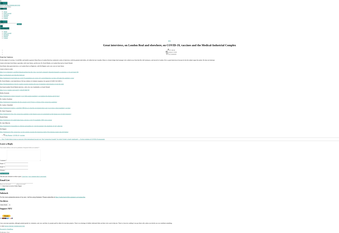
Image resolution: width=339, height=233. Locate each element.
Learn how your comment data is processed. (34, 176)
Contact (6, 18)
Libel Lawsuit (7, 13)
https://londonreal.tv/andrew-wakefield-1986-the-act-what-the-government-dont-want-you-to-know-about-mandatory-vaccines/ (35, 108)
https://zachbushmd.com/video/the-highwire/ (12, 75)
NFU (169, 41)
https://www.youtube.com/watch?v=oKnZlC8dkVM (14, 90)
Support (6, 16)
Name (2, 163)
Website (2, 170)
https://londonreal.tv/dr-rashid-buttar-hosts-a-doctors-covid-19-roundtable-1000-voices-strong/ (26, 120)
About (5, 12)
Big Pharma (8, 135)
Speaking (6, 15)
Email (2, 167)
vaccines (22, 135)
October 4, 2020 (172, 52)
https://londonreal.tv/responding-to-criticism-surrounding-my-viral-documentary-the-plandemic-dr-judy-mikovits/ (31, 126)
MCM (173, 50)
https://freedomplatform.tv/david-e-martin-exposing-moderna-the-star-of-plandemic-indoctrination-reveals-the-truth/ (32, 84)
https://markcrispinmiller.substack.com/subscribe (70, 197)
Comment (3, 160)
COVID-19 (16, 135)
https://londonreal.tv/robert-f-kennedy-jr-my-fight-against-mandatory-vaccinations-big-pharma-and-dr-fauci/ (30, 96)
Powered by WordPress (6, 229)
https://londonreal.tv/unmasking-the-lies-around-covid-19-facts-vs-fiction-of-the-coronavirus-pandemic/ (28, 102)
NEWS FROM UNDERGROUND (10, 5)
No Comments (172, 54)
